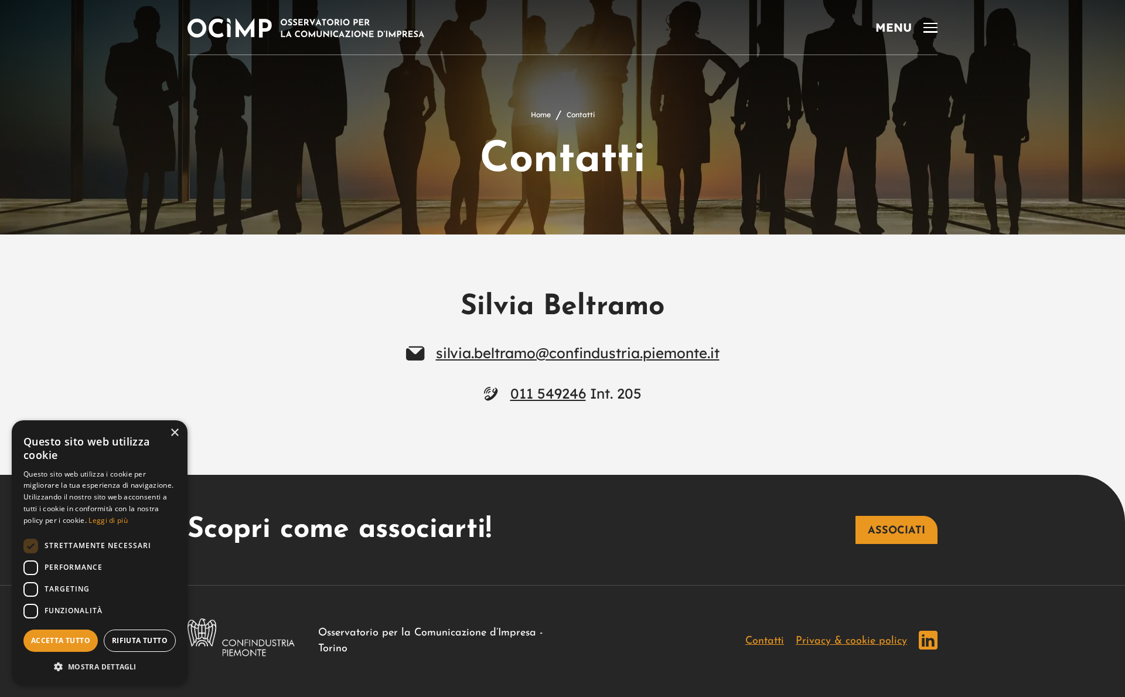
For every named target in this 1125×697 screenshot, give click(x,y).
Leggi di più (108, 520)
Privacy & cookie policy (851, 641)
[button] (99, 666)
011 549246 (548, 393)
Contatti (764, 641)
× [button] (174, 433)
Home (541, 114)
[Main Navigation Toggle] (906, 27)
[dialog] (100, 552)
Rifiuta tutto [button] (140, 640)
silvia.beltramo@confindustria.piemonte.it (578, 353)
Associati (896, 531)
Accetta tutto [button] (60, 640)
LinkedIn (928, 640)
